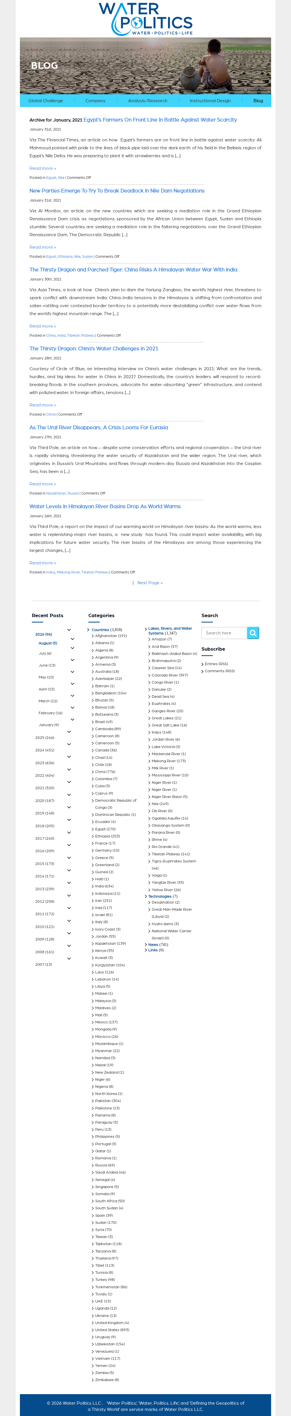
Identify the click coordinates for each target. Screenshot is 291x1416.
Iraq (98, 908)
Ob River (159, 811)
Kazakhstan (56, 493)
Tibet (99, 1266)
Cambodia (104, 729)
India (61, 336)
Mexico (101, 1022)
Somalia (102, 1194)
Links (153, 950)
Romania (103, 1158)
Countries (100, 630)
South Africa (106, 1201)
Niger (100, 1080)
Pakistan (103, 1101)
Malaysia (103, 1001)
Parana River (163, 833)
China (51, 336)
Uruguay (102, 1337)
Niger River (161, 783)
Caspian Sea (163, 668)
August (48, 643)
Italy (99, 922)
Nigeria (101, 1087)
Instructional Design (210, 101)
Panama (102, 1115)
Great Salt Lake (165, 725)
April (47, 689)
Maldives (103, 1008)
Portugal (103, 1144)
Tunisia (101, 1273)
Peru (99, 1130)
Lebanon (103, 979)
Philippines (105, 1137)
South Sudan (106, 1208)
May (46, 677)
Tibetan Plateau (80, 336)
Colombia (103, 779)
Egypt (51, 178)
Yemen (101, 1366)
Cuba (100, 786)
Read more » (43, 168)
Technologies (160, 896)
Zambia (102, 1373)
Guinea (101, 872)
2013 (44, 889)
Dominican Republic (112, 815)
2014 (44, 876)
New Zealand (107, 1072)
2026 (43, 634)
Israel (100, 915)
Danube (159, 690)
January (49, 725)
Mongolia (103, 1029)
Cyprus (101, 793)
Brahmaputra (164, 661)
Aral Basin (161, 647)
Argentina (104, 657)
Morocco (103, 1037)
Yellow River (162, 890)
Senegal (102, 1180)
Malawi (101, 994)
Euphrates (161, 704)
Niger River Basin (167, 797)
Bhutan (101, 700)
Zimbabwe (104, 1380)
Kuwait (101, 958)
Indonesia (104, 894)
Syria (99, 1230)
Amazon (159, 639)
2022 (44, 776)
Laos (99, 972)
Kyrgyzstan (105, 965)
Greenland (104, 865)
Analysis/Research (147, 101)
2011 (44, 914)
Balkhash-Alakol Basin (172, 654)
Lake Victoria (163, 747)
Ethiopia (65, 257)
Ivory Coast (105, 929)
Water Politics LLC (81, 1403)
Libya (100, 986)
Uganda (102, 1308)
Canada (102, 750)
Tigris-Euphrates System (174, 861)
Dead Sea (160, 697)
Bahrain (102, 686)
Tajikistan (103, 1244)
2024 (44, 750)
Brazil (100, 722)
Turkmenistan (107, 1287)
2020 (44, 801)
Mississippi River (166, 775)
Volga (157, 875)
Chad (100, 758)
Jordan (101, 937)
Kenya (100, 951)
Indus (50, 572)
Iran (98, 901)
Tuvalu (101, 1294)
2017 (44, 839)
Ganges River (164, 711)
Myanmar (103, 1051)
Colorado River (165, 675)
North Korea (106, 1094)
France (101, 843)
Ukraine (102, 1316)
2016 (44, 851)
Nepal (100, 1065)
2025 (44, 738)
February (51, 713)
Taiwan (101, 1237)
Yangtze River (164, 883)
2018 (44, 826)
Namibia (102, 1058)
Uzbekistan (105, 1344)
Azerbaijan (104, 679)
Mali (98, 1015)
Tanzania (103, 1251)
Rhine (157, 840)
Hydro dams (162, 924)
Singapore (104, 1187)
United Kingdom (109, 1323)
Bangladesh (106, 693)
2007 (43, 965)
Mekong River (68, 572)
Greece (101, 858)
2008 (44, 952)
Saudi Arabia (106, 1172)
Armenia (103, 665)
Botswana (104, 715)
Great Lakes (163, 718)
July (45, 653)
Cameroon (104, 736)
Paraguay (104, 1122)
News (153, 945)
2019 (44, 813)
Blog (258, 101)
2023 (44, 763)
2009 (44, 939)
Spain (100, 1216)
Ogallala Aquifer (166, 818)
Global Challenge (45, 101)
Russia (73, 493)
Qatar (100, 1151)
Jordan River (163, 739)
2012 (44, 902)
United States (107, 1330)
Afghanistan (106, 636)
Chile (99, 765)
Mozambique (106, 1044)
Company (95, 101)
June (47, 665)
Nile (61, 178)
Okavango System (168, 826)
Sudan (87, 257)
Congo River (162, 682)
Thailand (103, 1258)
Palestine (103, 1108)
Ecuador (102, 822)
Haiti (99, 879)
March (48, 701)
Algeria (101, 650)
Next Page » (150, 583)
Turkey (101, 1280)
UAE (99, 1301)
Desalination (163, 902)
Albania (102, 643)
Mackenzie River (166, 754)
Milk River (160, 768)
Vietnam (102, 1359)
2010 (44, 927)
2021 (44, 788)
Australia (103, 672)
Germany (103, 850)
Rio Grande (162, 847)
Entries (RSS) (216, 664)
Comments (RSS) (220, 671)
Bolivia (101, 707)
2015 (44, 864)
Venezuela (104, 1352)
